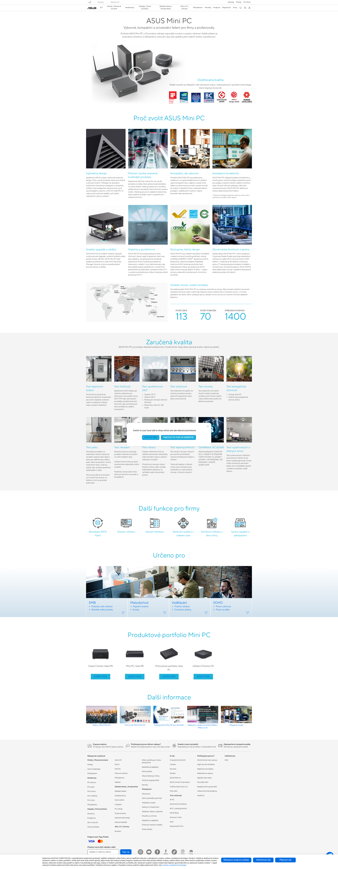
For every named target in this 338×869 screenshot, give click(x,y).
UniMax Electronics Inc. (179, 787)
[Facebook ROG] (165, 852)
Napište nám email (204, 778)
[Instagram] (140, 852)
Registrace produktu (205, 769)
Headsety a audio (149, 803)
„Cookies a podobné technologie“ (174, 865)
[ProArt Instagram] (182, 852)
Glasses (118, 782)
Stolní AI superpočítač (150, 780)
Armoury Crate (176, 817)
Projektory (91, 818)
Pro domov (91, 782)
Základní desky (120, 791)
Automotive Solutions (178, 804)
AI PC (172, 800)
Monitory (91, 814)
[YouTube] (149, 852)
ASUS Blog (174, 813)
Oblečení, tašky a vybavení (152, 812)
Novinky (173, 769)
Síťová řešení (147, 771)
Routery (118, 831)
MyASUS (200, 796)
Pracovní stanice (121, 773)
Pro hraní (91, 800)
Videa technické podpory (207, 791)
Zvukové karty (120, 813)
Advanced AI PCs (176, 826)
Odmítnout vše (263, 860)
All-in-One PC (92, 823)
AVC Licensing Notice (178, 808)
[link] (91, 8)
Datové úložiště (121, 822)
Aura (171, 822)
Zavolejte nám (202, 782)
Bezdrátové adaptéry (150, 767)
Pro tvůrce (91, 791)
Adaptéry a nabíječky (150, 820)
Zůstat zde (150, 437)
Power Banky (147, 829)
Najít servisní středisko (206, 764)
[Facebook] (157, 852)
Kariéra (172, 773)
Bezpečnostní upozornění (207, 787)
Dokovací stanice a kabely (152, 825)
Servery (145, 785)
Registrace (226, 7)
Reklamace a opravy (205, 773)
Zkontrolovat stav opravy (207, 760)
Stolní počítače (93, 827)
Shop (235, 7)
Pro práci (91, 787)
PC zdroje (118, 809)
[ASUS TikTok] (174, 852)
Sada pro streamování (150, 807)
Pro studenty (92, 796)
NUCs (117, 764)
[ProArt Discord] (191, 852)
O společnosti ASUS (178, 760)
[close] (208, 426)
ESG (226, 760)
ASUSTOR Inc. (175, 778)
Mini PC (118, 769)
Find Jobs (173, 791)
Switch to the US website (178, 437)
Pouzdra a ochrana (149, 816)
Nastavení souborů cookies (236, 860)
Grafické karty (120, 796)
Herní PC (118, 760)
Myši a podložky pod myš (152, 798)
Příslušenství (92, 773)
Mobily (238, 2)
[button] (231, 2)
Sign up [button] (125, 852)
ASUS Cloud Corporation (180, 782)
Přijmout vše (285, 860)
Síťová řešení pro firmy (150, 776)
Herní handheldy (93, 769)
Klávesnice (146, 794)
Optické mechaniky (122, 818)
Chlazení (118, 805)
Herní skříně (119, 800)
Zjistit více (100, 676)
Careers (173, 764)
